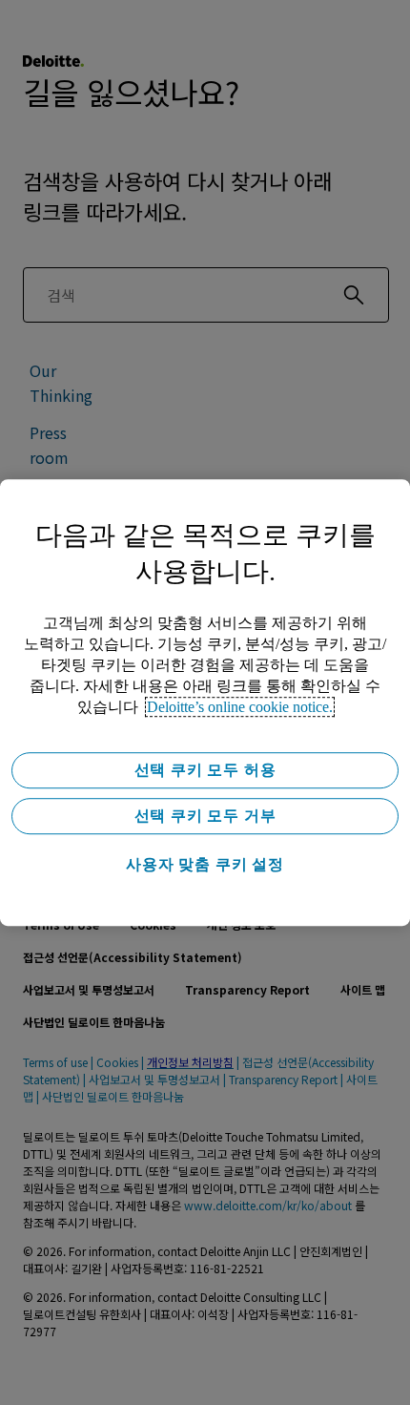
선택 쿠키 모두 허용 (205, 770)
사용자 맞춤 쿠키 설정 (205, 864)
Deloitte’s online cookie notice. (240, 707)
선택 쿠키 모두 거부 (205, 815)
